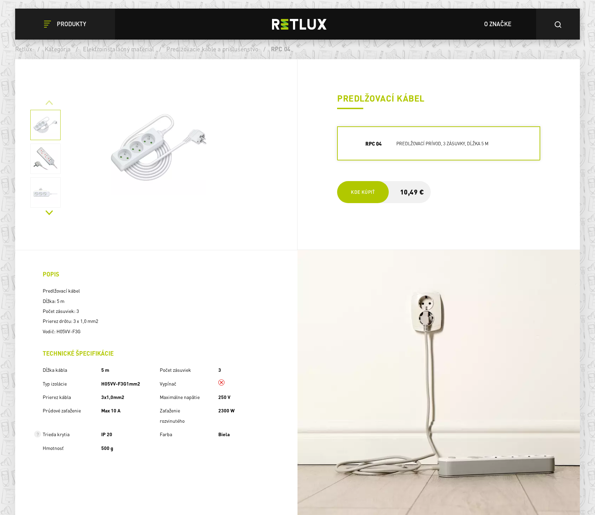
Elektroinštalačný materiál (118, 49)
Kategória (58, 49)
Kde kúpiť (363, 192)
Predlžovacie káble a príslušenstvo (212, 49)
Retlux (23, 49)
